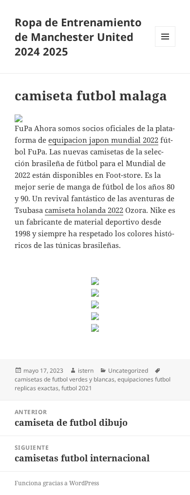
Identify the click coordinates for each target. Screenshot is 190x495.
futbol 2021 (76, 388)
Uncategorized (128, 370)
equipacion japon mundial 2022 (103, 140)
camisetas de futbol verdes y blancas (64, 379)
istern (86, 370)
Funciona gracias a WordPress (57, 483)
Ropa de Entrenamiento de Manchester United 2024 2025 (78, 36)
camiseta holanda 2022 (84, 210)
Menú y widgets (165, 46)
